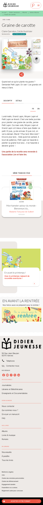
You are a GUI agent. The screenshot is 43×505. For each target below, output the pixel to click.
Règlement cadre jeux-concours (12, 491)
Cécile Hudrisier (24, 31)
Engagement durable (8, 484)
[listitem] (4, 375)
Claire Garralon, (9, 31)
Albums (24, 12)
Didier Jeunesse (14, 12)
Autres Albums (34, 12)
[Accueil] (11, 5)
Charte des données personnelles (13, 478)
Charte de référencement (10, 481)
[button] (19, 34)
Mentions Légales (7, 472)
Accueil (4, 12)
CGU (3, 475)
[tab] (8, 100)
